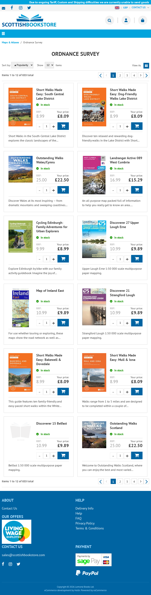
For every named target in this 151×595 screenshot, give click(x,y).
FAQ (78, 518)
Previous (101, 75)
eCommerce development (57, 590)
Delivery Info (85, 508)
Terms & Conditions (90, 528)
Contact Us (9, 508)
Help (79, 513)
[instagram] (19, 8)
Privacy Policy (85, 523)
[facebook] (11, 8)
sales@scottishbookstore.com (4, 8)
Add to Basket (63, 126)
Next (146, 75)
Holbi (77, 590)
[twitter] (27, 8)
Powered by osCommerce (94, 590)
